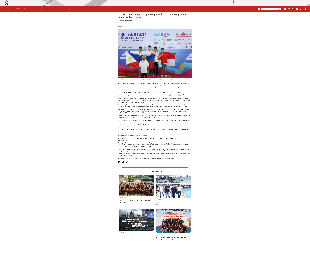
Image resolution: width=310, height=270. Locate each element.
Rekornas (59, 9)
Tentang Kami (16, 9)
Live (53, 9)
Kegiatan (24, 9)
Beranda (6, 9)
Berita (31, 9)
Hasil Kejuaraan (68, 9)
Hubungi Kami (45, 9)
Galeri (37, 9)
